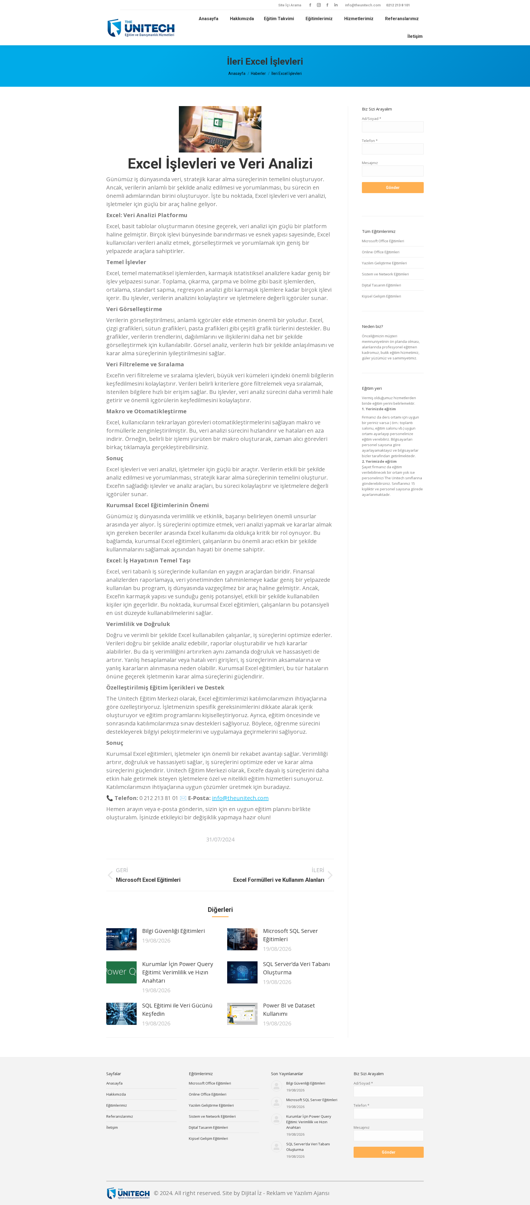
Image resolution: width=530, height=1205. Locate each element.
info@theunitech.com (363, 5)
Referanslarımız (119, 1116)
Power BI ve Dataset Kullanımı (289, 1009)
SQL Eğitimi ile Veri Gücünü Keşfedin (177, 1009)
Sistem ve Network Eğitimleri (385, 274)
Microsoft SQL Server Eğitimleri (290, 935)
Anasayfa (114, 1083)
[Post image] (121, 939)
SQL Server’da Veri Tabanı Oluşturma (296, 968)
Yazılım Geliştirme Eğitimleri (384, 263)
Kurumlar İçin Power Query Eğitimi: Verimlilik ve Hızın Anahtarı (177, 972)
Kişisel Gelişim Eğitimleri (381, 296)
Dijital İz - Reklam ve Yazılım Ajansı (285, 1193)
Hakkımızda (116, 1094)
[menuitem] (207, 19)
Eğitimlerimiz (116, 1105)
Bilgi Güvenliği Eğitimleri (173, 931)
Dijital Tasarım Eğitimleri (381, 285)
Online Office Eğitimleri (380, 251)
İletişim (112, 1127)
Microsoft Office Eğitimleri (383, 240)
